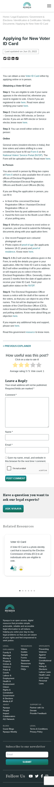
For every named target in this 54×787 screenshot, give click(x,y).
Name (9, 432)
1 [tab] (19, 590)
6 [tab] (34, 590)
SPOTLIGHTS (44, 646)
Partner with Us (37, 707)
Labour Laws (45, 672)
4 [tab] (28, 590)
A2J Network (8, 719)
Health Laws (44, 675)
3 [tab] (25, 590)
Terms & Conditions (39, 729)
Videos (24, 649)
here (23, 102)
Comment (11, 395)
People (6, 710)
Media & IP (8, 701)
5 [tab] (31, 590)
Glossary (25, 666)
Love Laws (44, 678)
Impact (6, 713)
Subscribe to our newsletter (25, 747)
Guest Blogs (8, 729)
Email (9, 445)
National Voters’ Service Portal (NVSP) (22, 155)
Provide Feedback (38, 713)
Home (6, 17)
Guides (24, 652)
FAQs (23, 669)
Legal (33, 726)
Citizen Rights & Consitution (8, 690)
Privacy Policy (36, 732)
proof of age (28, 245)
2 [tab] (22, 590)
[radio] (15, 365)
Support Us (35, 705)
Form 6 (34, 152)
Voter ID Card (32, 76)
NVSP (31, 285)
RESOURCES (26, 646)
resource (30, 332)
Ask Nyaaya (13, 508)
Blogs (6, 726)
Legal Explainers (19, 17)
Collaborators (9, 716)
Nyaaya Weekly (10, 732)
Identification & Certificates (27, 20)
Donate (33, 710)
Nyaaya (6, 707)
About (6, 705)
